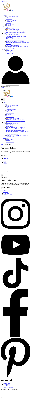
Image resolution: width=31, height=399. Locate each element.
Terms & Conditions (8, 387)
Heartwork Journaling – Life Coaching (15, 31)
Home (4, 13)
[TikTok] (15, 288)
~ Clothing (8, 17)
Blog (4, 33)
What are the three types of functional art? (15, 38)
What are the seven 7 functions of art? (15, 40)
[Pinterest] (15, 377)
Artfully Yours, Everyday (12, 16)
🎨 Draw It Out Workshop (12, 29)
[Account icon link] (15, 84)
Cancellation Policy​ (7, 385)
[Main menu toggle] (3, 99)
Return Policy (6, 383)
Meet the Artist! (9, 50)
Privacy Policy (6, 384)
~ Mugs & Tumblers (11, 20)
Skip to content (4, 1)
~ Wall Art (8, 23)
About (4, 49)
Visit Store (5, 192)
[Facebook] (15, 336)
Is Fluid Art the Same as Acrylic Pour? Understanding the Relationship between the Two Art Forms (17, 43)
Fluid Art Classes (10, 28)
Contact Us (8, 51)
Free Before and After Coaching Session (15, 32)
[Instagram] (15, 230)
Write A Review (10, 53)
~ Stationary (9, 21)
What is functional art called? (13, 45)
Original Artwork (10, 24)
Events (5, 27)
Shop (4, 15)
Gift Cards (8, 25)
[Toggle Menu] (6, 15)
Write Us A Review (7, 194)
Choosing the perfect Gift (12, 34)
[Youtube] (15, 257)
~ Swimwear (9, 19)
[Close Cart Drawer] (2, 175)
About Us (5, 190)
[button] (2, 87)
